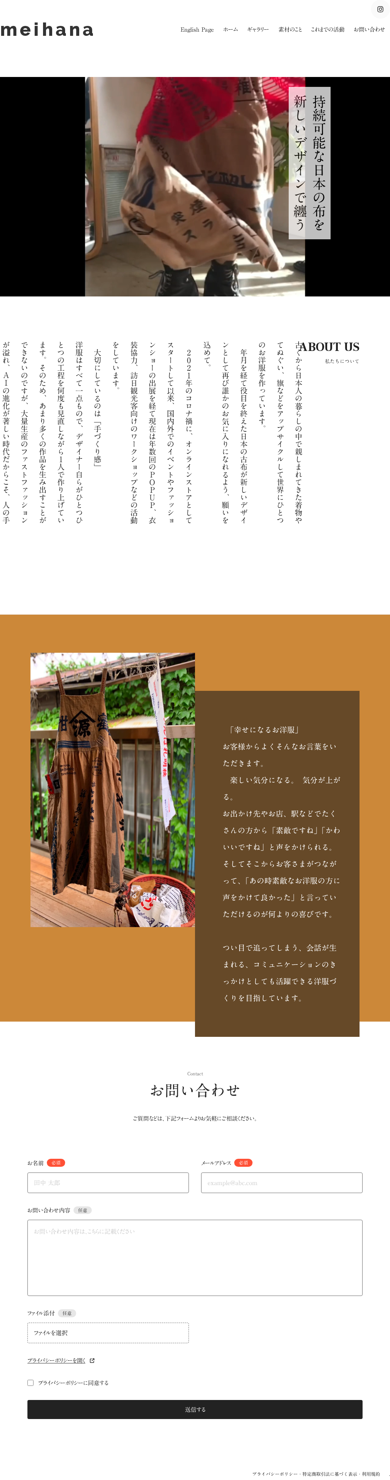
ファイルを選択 (51, 1333)
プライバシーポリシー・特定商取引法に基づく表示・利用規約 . (321, 1473)
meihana (52, 29)
